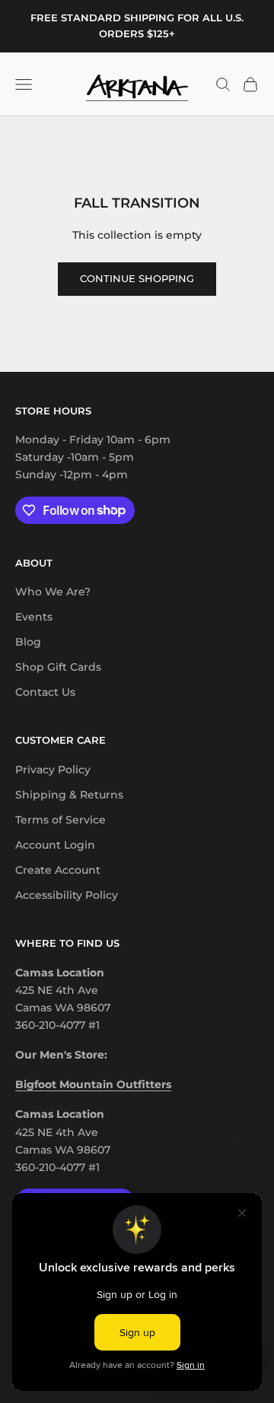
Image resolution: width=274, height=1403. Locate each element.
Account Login (55, 845)
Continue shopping (137, 278)
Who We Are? (53, 591)
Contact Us (45, 692)
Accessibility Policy (66, 895)
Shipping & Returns (69, 794)
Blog (28, 642)
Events (34, 617)
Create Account (57, 870)
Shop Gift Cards (58, 667)
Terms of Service (60, 820)
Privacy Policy (53, 769)
